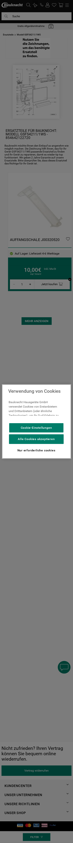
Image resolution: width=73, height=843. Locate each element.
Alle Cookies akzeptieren (36, 439)
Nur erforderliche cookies (36, 450)
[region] (36, 421)
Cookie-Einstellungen (36, 427)
